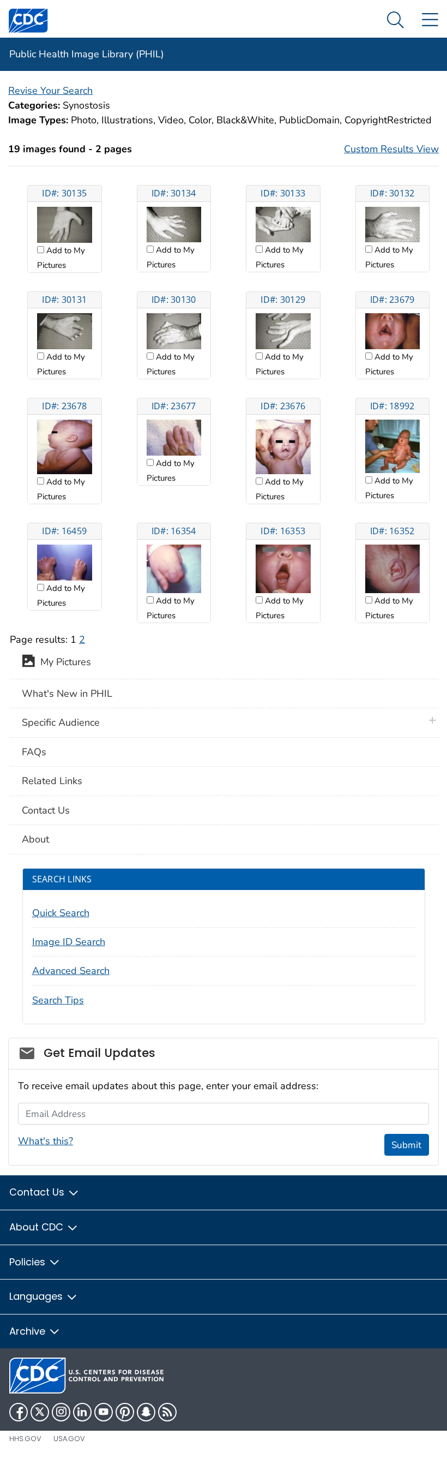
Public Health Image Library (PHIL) (86, 54)
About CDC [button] (37, 1227)
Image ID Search (68, 941)
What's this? (45, 1141)
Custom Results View (391, 149)
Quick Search (60, 912)
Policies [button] (28, 1262)
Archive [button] (28, 1331)
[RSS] (167, 1412)
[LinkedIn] (82, 1412)
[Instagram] (61, 1412)
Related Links (52, 780)
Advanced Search (71, 970)
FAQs (34, 751)
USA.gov (69, 1438)
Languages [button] (37, 1296)
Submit (406, 1145)
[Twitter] (40, 1412)
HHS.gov (25, 1438)
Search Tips (58, 1000)
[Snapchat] (146, 1412)
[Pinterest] (125, 1412)
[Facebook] (18, 1412)
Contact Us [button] (38, 1192)
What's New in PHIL (67, 693)
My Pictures (63, 662)
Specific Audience (61, 722)
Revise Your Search (50, 90)
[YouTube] (103, 1412)
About (35, 839)
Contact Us (46, 810)
